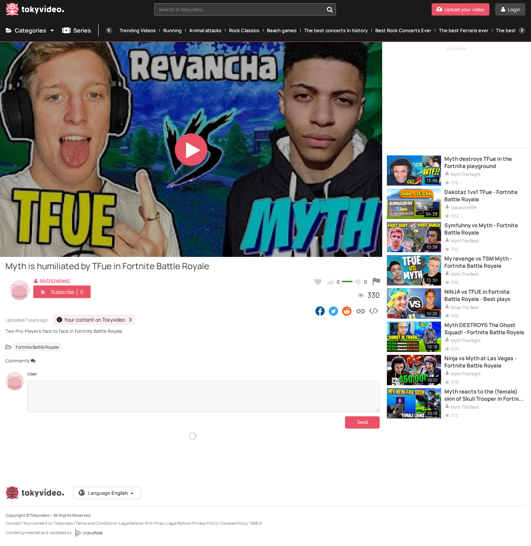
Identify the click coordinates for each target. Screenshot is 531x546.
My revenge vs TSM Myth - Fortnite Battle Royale (478, 262)
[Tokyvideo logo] (35, 10)
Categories (30, 30)
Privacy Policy (205, 523)
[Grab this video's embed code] (373, 310)
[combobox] (245, 9)
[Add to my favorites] (317, 282)
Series (82, 30)
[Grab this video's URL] (361, 310)
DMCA (256, 523)
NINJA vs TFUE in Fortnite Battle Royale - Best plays (477, 295)
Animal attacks (205, 30)
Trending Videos (138, 30)
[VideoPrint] (88, 533)
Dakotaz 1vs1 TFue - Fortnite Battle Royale (481, 196)
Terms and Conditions (96, 523)
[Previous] (109, 30)
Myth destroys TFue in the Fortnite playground (478, 162)
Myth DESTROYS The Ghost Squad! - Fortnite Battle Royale (484, 329)
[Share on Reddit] (347, 310)
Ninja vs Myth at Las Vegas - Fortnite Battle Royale (480, 362)
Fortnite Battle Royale (37, 347)
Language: (108, 493)
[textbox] (239, 9)
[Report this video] (376, 282)
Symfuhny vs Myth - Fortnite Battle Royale (481, 229)
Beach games (282, 30)
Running (172, 30)
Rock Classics (244, 30)
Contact (13, 523)
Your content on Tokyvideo (48, 523)
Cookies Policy (234, 523)
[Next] (522, 30)
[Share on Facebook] (320, 310)
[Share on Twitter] (333, 310)
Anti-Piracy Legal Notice (167, 523)
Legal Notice (130, 523)
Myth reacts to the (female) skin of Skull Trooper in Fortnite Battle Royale (484, 395)
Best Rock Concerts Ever (403, 30)
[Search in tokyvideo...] (330, 9)
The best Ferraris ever (463, 30)
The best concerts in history (336, 30)
